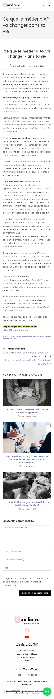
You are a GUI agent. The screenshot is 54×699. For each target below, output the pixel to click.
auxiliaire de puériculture (24, 336)
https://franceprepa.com (16, 330)
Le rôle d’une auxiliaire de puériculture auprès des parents (27, 411)
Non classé (38, 66)
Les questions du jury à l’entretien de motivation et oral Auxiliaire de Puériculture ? (27, 459)
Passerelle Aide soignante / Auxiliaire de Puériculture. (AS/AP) (27, 504)
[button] (47, 691)
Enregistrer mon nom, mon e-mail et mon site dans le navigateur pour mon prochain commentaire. (25, 582)
